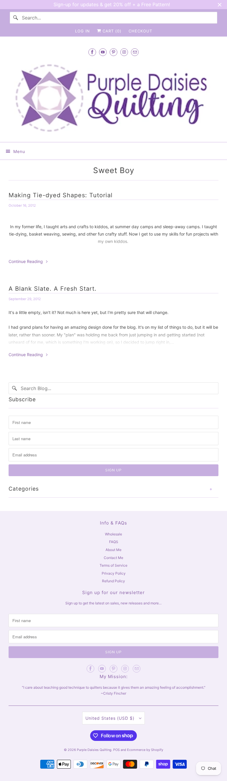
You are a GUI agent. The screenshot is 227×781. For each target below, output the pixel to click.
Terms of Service (113, 565)
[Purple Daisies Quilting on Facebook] (92, 52)
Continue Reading (26, 261)
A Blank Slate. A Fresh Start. (53, 288)
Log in (82, 31)
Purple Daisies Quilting (94, 750)
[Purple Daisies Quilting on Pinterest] (113, 52)
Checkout (140, 31)
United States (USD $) (110, 718)
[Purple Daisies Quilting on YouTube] (103, 52)
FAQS (113, 542)
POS (116, 750)
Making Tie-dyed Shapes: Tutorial (61, 195)
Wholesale (113, 534)
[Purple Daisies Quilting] (113, 98)
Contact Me (113, 557)
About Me (113, 549)
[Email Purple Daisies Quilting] (135, 52)
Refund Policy (113, 581)
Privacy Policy (114, 573)
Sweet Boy (113, 170)
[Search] (16, 18)
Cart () (111, 31)
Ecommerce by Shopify (145, 750)
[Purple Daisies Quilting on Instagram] (124, 52)
